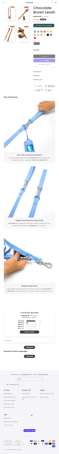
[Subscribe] (41, 379)
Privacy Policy (26, 393)
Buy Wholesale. (44, 397)
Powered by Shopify (17, 449)
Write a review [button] (29, 332)
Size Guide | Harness (9, 397)
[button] (3, 2)
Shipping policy (8, 393)
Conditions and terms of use (29, 398)
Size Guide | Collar (9, 407)
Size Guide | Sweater (10, 400)
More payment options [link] (44, 64)
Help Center (7, 418)
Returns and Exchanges (10, 421)
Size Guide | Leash (9, 404)
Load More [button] (29, 347)
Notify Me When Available (44, 25)
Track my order (8, 425)
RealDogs (10, 449)
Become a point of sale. (47, 393)
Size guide (36, 50)
